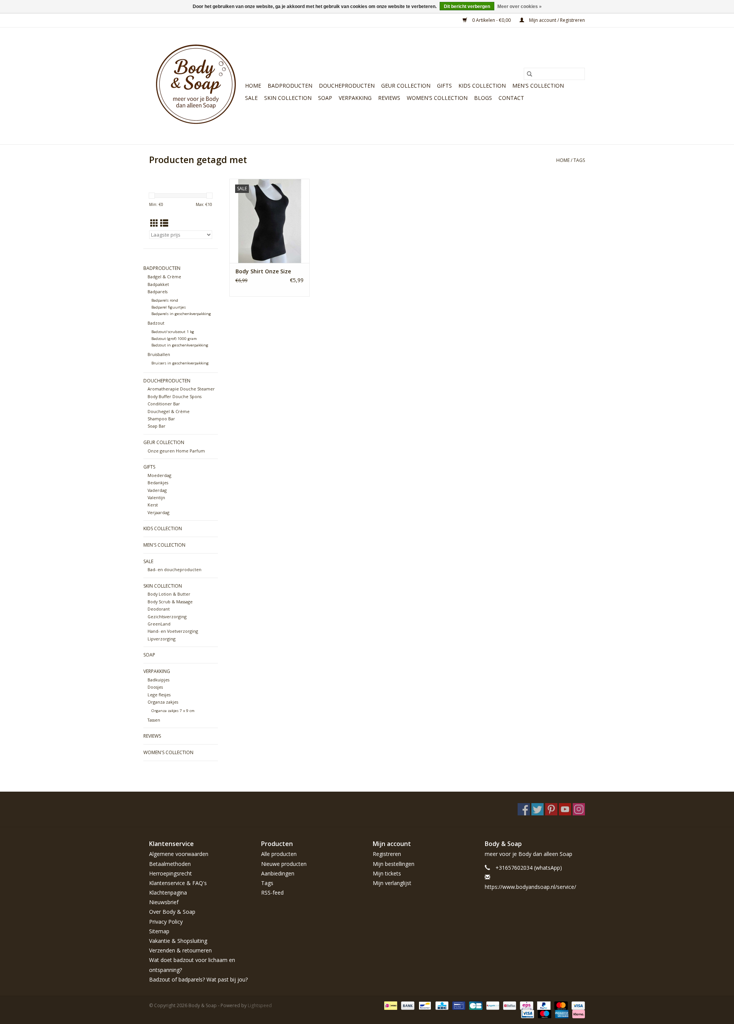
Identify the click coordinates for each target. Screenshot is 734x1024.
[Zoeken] (529, 74)
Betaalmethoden (170, 863)
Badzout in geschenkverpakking (179, 345)
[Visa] (577, 1005)
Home (253, 85)
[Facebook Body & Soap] (524, 809)
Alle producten (279, 853)
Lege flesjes (159, 694)
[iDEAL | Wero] (390, 1005)
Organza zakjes (163, 702)
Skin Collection (288, 97)
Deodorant (159, 609)
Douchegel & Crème (169, 411)
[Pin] (458, 1005)
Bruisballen (159, 354)
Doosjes (155, 687)
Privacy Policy (166, 921)
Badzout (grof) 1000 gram (174, 338)
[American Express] (561, 1013)
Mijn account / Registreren (556, 20)
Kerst (153, 505)
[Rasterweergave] (154, 223)
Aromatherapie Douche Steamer (181, 389)
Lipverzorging (161, 639)
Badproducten (290, 85)
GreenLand (159, 624)
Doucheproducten (347, 85)
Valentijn (156, 497)
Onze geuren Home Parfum (176, 451)
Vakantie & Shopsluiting (178, 940)
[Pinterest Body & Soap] (551, 809)
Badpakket (158, 284)
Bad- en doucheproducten (174, 569)
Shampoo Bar (161, 418)
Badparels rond (164, 300)
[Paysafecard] (492, 1005)
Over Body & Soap (172, 911)
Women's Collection (437, 97)
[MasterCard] (560, 1005)
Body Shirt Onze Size (263, 271)
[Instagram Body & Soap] (579, 809)
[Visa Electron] (526, 1013)
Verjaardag (158, 512)
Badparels (157, 291)
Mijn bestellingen (393, 863)
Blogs (483, 97)
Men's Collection (538, 85)
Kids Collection (482, 85)
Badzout (156, 323)
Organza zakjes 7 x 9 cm (173, 710)
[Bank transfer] (407, 1005)
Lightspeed (260, 1005)
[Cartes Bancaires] (474, 1005)
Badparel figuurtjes (168, 307)
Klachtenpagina (168, 892)
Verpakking (355, 97)
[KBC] (441, 1005)
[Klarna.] (577, 1013)
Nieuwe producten (284, 863)
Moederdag (159, 475)
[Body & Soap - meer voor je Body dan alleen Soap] (196, 86)
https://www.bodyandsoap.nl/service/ (530, 886)
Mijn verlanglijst (392, 883)
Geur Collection (405, 85)
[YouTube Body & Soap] (565, 809)
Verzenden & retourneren (180, 950)
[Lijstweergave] (164, 223)
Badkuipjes (158, 680)
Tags (579, 160)
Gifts (444, 85)
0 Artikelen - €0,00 (491, 20)
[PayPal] (543, 1005)
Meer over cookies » (519, 6)
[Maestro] (543, 1013)
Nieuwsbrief (164, 902)
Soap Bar (157, 426)
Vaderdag (157, 490)
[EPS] (525, 1005)
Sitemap (159, 931)
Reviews (389, 97)
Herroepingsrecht (170, 873)
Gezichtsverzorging (167, 616)
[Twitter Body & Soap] (537, 809)
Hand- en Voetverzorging (173, 631)
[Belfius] (508, 1005)
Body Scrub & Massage (170, 601)
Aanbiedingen (277, 873)
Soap (325, 97)
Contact (511, 97)
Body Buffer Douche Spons (174, 396)
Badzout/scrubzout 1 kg (172, 331)
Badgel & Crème (164, 276)
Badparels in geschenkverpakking (181, 313)
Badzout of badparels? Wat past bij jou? (198, 979)
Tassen (154, 720)
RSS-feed (272, 892)
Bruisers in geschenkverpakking (180, 363)
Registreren (387, 853)
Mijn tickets (387, 873)
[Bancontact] (424, 1005)
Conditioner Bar (164, 404)
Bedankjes (158, 482)
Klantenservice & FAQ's (178, 883)
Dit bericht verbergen (467, 6)
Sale (251, 97)
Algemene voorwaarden (178, 853)
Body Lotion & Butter (169, 594)
